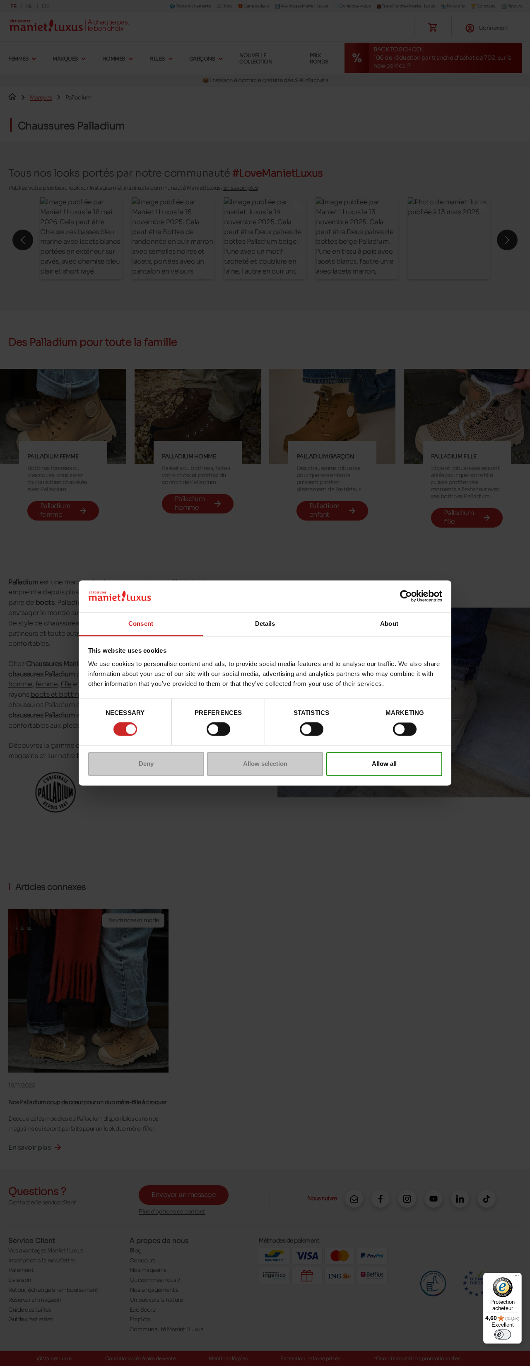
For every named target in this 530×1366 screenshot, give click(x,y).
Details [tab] (265, 623)
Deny (146, 763)
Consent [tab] (140, 623)
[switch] (218, 729)
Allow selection (265, 763)
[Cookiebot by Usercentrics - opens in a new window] (406, 596)
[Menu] (517, 1278)
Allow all (384, 763)
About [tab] (389, 623)
